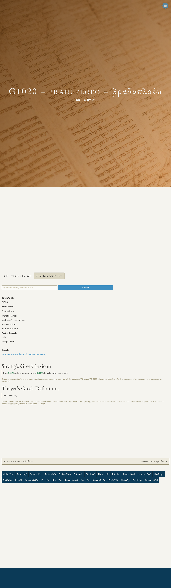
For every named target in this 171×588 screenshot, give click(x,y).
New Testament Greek (49, 276)
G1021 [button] (11, 373)
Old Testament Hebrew (17, 276)
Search (85, 287)
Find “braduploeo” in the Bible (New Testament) (24, 354)
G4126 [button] (40, 373)
